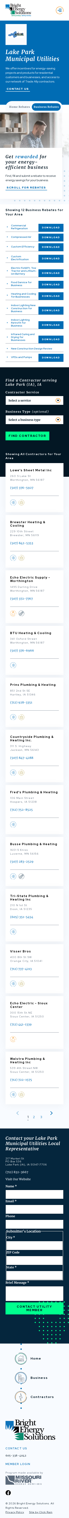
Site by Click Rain (40, 1512)
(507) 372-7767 (21, 598)
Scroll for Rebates (26, 187)
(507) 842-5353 (21, 543)
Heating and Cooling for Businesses (23, 295)
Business (39, 1378)
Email (11, 1201)
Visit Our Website (18, 1179)
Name (11, 1186)
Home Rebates (19, 107)
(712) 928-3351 (21, 702)
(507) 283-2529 (21, 861)
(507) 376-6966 (22, 650)
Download (51, 227)
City (10, 1237)
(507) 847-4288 (21, 758)
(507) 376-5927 (21, 487)
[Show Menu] (59, 10)
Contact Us (18, 89)
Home (36, 1358)
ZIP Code (13, 1252)
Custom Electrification (20, 258)
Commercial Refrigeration (19, 227)
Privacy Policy (15, 1512)
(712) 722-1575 (21, 1080)
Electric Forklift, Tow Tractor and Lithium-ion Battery (24, 270)
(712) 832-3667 (17, 1172)
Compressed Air (21, 237)
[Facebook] (8, 1492)
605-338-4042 (16, 1455)
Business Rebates (46, 107)
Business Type (27, 411)
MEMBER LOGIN (18, 1464)
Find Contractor (27, 436)
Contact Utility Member (34, 1308)
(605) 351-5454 (21, 917)
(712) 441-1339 (21, 1024)
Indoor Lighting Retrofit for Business (20, 322)
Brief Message (17, 1282)
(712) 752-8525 (21, 809)
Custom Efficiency (22, 246)
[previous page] (18, 1113)
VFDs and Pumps (21, 357)
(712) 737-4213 (21, 969)
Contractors (42, 1397)
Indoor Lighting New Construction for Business (23, 308)
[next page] (50, 1113)
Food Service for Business (21, 284)
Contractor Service (22, 392)
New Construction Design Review (31, 348)
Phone (10, 1216)
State (11, 1267)
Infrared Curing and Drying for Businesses (23, 337)
